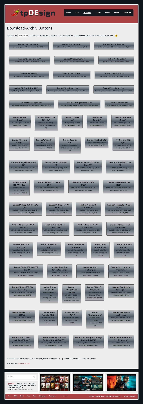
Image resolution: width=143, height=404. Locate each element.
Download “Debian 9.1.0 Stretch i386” (21, 250)
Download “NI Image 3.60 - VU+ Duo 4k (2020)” (22, 291)
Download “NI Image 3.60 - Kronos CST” (120, 166)
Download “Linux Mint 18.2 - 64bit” (49, 248)
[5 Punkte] (13, 358)
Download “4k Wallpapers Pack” (67, 89)
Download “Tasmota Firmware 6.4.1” (49, 293)
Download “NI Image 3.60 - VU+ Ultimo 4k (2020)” (88, 229)
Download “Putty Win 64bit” (70, 145)
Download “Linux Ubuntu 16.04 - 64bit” (76, 250)
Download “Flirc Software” (119, 104)
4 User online (65, 396)
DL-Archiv (87, 13)
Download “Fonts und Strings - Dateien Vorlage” (121, 271)
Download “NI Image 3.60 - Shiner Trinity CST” (88, 166)
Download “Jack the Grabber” (116, 60)
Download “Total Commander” (71, 45)
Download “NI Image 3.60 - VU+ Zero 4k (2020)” (119, 209)
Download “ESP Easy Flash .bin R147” (25, 89)
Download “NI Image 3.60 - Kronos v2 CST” (23, 166)
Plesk (107, 13)
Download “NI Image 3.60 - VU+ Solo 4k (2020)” (120, 229)
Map (34, 396)
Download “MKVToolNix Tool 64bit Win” (71, 293)
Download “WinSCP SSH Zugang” (123, 144)
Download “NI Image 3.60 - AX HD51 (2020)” (59, 209)
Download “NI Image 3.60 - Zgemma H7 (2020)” (88, 209)
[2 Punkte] (9, 358)
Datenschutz (42, 396)
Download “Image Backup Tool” (74, 60)
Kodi (77, 13)
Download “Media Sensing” (29, 75)
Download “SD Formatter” (97, 121)
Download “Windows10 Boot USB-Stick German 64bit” (121, 341)
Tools (28, 396)
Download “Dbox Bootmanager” (28, 45)
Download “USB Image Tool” (72, 121)
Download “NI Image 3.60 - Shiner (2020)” (83, 186)
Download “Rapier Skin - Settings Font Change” (60, 271)
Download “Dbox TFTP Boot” (72, 75)
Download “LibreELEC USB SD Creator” (46, 122)
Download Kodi (24, 363)
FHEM (98, 13)
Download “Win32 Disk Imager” (20, 121)
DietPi (22, 396)
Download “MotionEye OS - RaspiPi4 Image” (121, 316)
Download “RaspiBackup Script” (95, 318)
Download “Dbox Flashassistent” (114, 45)
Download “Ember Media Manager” (123, 121)
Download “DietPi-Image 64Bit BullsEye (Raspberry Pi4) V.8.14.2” (88, 341)
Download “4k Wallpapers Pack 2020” (79, 104)
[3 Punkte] (10, 358)
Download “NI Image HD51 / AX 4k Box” (19, 187)
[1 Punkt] (7, 358)
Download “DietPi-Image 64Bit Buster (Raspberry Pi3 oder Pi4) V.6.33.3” (53, 341)
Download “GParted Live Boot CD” (44, 144)
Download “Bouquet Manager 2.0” (30, 60)
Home (68, 13)
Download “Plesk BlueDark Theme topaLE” (121, 291)
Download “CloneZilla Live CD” (96, 142)
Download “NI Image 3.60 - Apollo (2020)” (49, 186)
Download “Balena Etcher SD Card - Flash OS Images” (22, 341)
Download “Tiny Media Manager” (19, 144)
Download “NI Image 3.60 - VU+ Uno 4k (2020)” (55, 229)
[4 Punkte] (12, 358)
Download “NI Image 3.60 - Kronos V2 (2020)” (25, 209)
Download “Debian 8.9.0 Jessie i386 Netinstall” (26, 271)
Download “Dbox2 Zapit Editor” (114, 75)
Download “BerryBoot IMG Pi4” (71, 317)
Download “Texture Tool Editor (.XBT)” (48, 317)
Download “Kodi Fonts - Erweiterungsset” (90, 271)
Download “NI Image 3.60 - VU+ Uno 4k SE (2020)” (23, 229)
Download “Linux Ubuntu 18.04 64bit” (124, 250)
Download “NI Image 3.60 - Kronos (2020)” (118, 186)
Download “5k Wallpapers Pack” (32, 104)
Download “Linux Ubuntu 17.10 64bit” (100, 250)
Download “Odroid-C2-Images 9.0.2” (94, 292)
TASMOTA (127, 13)
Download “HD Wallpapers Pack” (113, 89)
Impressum (52, 396)
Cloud (116, 13)
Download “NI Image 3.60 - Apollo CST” (56, 166)
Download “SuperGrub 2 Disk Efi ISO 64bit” (22, 316)
